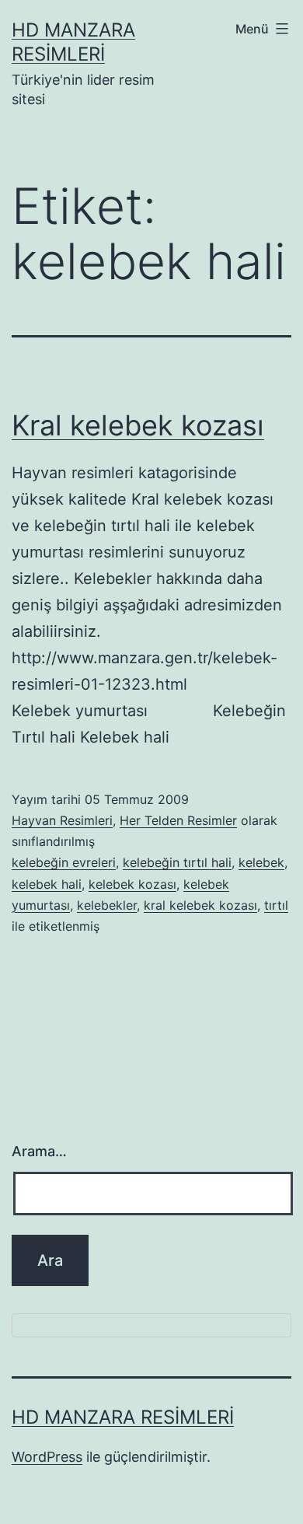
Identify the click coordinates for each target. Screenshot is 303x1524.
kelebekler (107, 905)
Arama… (39, 1151)
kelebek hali (47, 884)
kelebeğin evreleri (64, 862)
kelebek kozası (132, 884)
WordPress (47, 1457)
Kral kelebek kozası (138, 425)
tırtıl (276, 905)
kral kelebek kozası (200, 905)
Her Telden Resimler (178, 820)
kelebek (261, 862)
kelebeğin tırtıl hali (177, 862)
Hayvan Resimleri (62, 820)
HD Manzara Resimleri (123, 1417)
